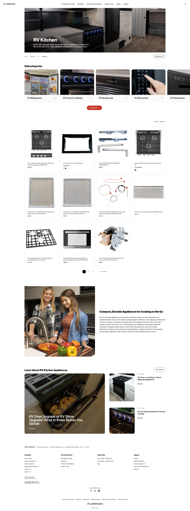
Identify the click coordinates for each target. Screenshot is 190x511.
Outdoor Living (65, 466)
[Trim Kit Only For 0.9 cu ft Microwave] (77, 144)
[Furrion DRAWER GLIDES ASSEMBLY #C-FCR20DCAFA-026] (113, 144)
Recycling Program (95, 499)
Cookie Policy (86, 499)
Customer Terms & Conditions (109, 499)
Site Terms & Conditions (68, 499)
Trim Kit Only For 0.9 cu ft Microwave (73, 163)
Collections (32, 56)
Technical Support (139, 464)
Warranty (136, 469)
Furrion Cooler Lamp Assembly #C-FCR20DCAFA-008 (148, 212)
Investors (26, 469)
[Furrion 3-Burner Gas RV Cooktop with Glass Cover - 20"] (148, 144)
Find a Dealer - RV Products (104, 458)
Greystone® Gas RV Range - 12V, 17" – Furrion (77, 447)
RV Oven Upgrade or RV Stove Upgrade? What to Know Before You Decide (56, 420)
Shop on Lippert (28, 464)
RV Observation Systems (67, 464)
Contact (136, 458)
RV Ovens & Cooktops (42, 447)
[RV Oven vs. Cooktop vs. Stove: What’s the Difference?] (122, 387)
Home (25, 56)
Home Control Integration (140, 466)
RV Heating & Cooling (66, 458)
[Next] (163, 66)
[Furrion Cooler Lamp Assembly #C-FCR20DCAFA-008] (148, 192)
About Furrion (28, 458)
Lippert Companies (29, 461)
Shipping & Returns (139, 461)
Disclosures (78, 499)
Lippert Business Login (30, 466)
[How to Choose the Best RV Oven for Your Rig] (122, 421)
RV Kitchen (64, 461)
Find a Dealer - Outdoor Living (105, 461)
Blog (98, 464)
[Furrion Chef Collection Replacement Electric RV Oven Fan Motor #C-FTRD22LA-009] (113, 239)
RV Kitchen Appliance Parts (56, 447)
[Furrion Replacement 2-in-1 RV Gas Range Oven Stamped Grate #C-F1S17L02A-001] (41, 239)
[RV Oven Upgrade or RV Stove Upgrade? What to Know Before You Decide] (64, 403)
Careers (26, 472)
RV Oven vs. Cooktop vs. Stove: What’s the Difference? (149, 378)
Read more (32, 428)
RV (38, 56)
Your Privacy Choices (123, 499)
